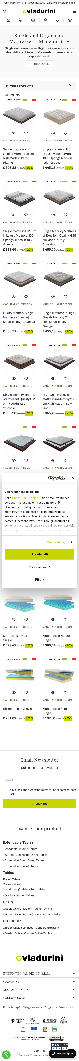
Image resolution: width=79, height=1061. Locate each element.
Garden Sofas (13, 933)
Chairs (8, 902)
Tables (8, 873)
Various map (66, 1007)
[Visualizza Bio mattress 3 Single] (13, 692)
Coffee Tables (11, 884)
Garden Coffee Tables (38, 933)
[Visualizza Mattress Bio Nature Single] (53, 619)
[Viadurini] (39, 11)
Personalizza (37, 566)
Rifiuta (39, 579)
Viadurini (11, 981)
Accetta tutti (39, 554)
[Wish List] (26, 132)
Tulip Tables (38, 889)
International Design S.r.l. (26, 973)
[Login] (46, 20)
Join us (41, 804)
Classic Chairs (12, 908)
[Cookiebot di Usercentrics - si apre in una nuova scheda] (49, 478)
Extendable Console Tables (21, 866)
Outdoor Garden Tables (19, 895)
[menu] (74, 11)
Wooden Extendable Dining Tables (26, 854)
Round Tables (12, 879)
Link (12, 794)
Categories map (32, 1007)
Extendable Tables (18, 842)
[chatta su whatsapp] (6, 1054)
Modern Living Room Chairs (22, 914)
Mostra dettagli (57, 542)
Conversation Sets (47, 927)
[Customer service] (20, 20)
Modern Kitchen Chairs (37, 908)
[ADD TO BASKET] (13, 619)
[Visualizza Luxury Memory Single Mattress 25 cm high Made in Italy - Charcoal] (13, 296)
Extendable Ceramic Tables (20, 849)
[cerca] (5, 11)
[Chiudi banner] (73, 478)
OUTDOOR (12, 921)
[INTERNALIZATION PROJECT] (39, 1029)
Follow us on (14, 998)
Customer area (15, 989)
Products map (11, 1007)
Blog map (50, 1007)
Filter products (19, 86)
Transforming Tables (16, 889)
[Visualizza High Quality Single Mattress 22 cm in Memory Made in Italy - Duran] (53, 460)
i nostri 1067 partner (26, 497)
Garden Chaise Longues (18, 927)
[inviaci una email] (8, 20)
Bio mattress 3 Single (17, 708)
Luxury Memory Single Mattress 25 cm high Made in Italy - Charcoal (19, 317)
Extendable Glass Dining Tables (24, 860)
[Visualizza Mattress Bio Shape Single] (53, 692)
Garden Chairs (51, 914)
